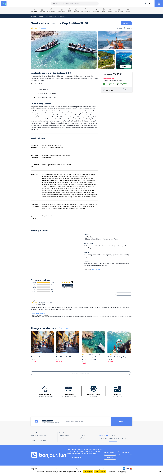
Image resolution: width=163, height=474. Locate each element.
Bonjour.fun (82, 435)
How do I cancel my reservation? (39, 438)
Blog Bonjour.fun (83, 438)
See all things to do (76, 457)
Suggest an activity (64, 435)
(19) (89, 354)
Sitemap (105, 469)
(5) (114, 354)
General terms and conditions (60, 469)
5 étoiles (33, 283)
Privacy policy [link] (121, 472)
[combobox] (75, 3)
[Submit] (54, 3)
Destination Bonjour (96, 469)
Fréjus (117, 354)
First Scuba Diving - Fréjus (117, 357)
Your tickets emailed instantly (114, 83)
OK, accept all (88, 472)
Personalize (111, 472)
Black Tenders (96, 269)
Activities (33, 16)
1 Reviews (43, 28)
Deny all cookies (100, 472)
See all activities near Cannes (80, 373)
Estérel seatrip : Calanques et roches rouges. (92, 358)
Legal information (84, 469)
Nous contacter (110, 90)
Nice (32, 354)
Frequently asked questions (38, 440)
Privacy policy (74, 469)
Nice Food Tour (37, 357)
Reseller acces (125, 452)
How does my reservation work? (39, 435)
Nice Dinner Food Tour (65, 357)
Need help (110, 457)
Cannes (41, 16)
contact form (113, 441)
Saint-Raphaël (98, 354)
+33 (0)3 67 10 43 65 (104, 435)
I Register (122, 421)
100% (52, 282)
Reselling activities (64, 438)
